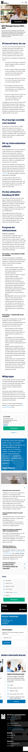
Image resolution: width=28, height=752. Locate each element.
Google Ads (4, 173)
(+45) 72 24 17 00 (13, 719)
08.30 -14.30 (9, 583)
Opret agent (7, 642)
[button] (26, 2)
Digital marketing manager (16, 677)
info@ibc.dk (13, 717)
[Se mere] (24, 488)
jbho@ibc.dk (5, 623)
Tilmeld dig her (14, 428)
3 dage (5, 425)
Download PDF (18, 21)
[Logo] (5, 2)
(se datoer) (15, 592)
